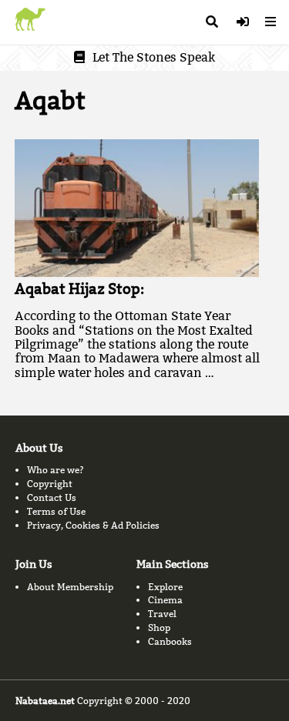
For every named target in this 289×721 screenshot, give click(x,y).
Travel (162, 613)
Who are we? (55, 470)
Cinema (165, 600)
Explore (165, 586)
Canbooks (170, 641)
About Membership (70, 586)
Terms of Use (56, 511)
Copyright (49, 483)
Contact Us (51, 497)
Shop (159, 627)
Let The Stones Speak (153, 57)
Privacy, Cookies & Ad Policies (93, 525)
